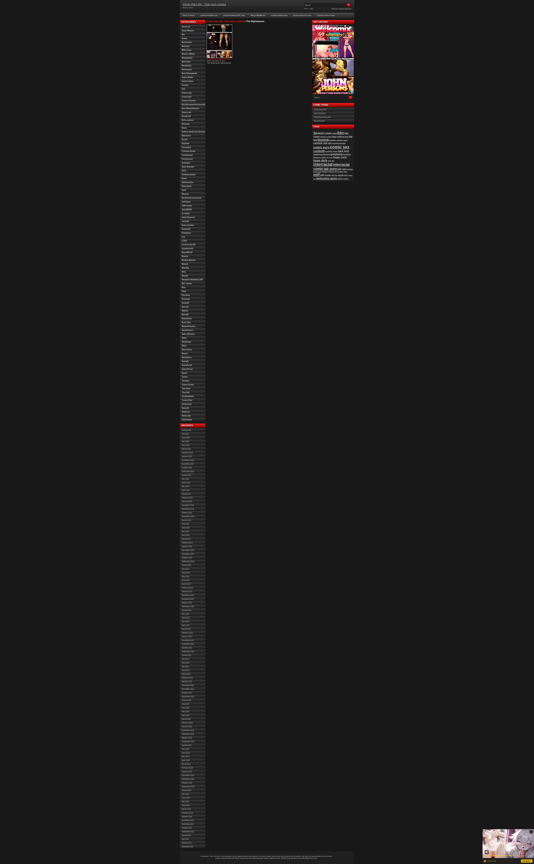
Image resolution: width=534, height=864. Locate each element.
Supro (184, 373)
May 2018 (185, 801)
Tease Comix (188, 384)
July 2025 (185, 479)
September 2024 (188, 516)
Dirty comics (188, 120)
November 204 (187, 846)
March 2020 (186, 719)
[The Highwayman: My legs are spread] (219, 41)
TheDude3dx (188, 396)
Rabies (185, 310)
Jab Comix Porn (320, 113)
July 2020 (185, 704)
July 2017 (185, 839)
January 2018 (187, 816)
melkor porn (342, 172)
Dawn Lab (186, 112)
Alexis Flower (215, 63)
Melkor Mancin (189, 260)
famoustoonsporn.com (322, 117)
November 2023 (188, 554)
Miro (184, 272)
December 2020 (188, 685)
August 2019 (186, 745)
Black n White (188, 54)
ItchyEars (186, 202)
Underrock (187, 404)
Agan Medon (188, 30)
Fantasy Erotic (189, 151)
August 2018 (186, 790)
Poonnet (186, 299)
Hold (184, 190)
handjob (347, 154)
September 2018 (188, 786)
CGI (183, 89)
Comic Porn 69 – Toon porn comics (204, 4)
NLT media (187, 283)
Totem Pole (187, 400)
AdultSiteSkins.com (309, 858)
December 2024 (188, 505)
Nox (184, 287)
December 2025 (188, 460)
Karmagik (186, 229)
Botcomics (187, 69)
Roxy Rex (186, 322)
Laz (183, 237)
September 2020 (188, 696)
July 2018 (185, 794)
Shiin (184, 345)
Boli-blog (186, 61)
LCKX (184, 240)
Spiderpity (186, 357)
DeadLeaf (186, 116)
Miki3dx (185, 268)
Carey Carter (187, 81)
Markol (185, 256)
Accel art (186, 26)
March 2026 (186, 449)
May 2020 (185, 711)
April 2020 (186, 715)
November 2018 (188, 779)
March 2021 (186, 674)
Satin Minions (188, 334)
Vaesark (185, 408)
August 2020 (186, 700)
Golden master (189, 174)
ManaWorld (187, 252)
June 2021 (186, 663)
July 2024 (185, 524)
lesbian (350, 169)
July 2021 (185, 659)
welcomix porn (326, 178)
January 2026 (187, 456)
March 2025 (186, 494)
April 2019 (186, 760)
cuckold (319, 151)
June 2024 (186, 528)
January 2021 (187, 681)
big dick (345, 137)
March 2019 (186, 764)
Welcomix (186, 415)
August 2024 (186, 520)
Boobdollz (186, 65)
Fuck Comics (189, 15)
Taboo (185, 377)
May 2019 (185, 756)
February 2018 (187, 813)
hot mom (329, 157)
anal (334, 133)
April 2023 (186, 580)
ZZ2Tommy (187, 419)
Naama (185, 275)
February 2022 (187, 633)
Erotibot (185, 143)
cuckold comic (331, 151)
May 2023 (185, 576)
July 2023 (185, 569)
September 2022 (188, 606)
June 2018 (186, 798)
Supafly (185, 361)
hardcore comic (319, 157)
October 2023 (187, 558)
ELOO (184, 139)
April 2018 (186, 805)
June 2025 (186, 483)
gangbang (336, 154)
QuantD (185, 303)
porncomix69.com (209, 15)
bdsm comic (326, 137)
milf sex (334, 175)
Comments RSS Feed (344, 8)
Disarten (186, 124)
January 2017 (187, 843)
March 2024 (186, 539)
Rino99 (185, 314)
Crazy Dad (186, 96)
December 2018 (188, 775)
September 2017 (188, 831)
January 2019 (187, 771)
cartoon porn (342, 140)
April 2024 (186, 535)
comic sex (339, 147)
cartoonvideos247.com (234, 15)
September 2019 (188, 741)
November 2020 (188, 689)
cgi (329, 143)
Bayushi (186, 46)
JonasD (185, 221)
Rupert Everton (225, 63)
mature (325, 172)
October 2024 (187, 513)
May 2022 (185, 621)
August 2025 (186, 475)
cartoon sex (320, 143)
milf (316, 175)
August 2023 (186, 565)
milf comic (325, 175)
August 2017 (186, 835)
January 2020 (187, 726)
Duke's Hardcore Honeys (193, 131)
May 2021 (185, 666)
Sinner (185, 353)
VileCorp (186, 412)
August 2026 (186, 430)
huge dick (320, 160)
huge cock (340, 157)
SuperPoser (187, 369)
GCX (184, 170)
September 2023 (188, 561)
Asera (184, 38)
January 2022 (187, 636)
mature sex (332, 172)
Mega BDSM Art (258, 15)
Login (311, 8)
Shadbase (186, 342)
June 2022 (186, 618)
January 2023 (187, 591)
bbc (340, 133)
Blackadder (187, 58)
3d (315, 133)
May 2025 (185, 486)
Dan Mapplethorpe (190, 108)
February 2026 (187, 453)
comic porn (321, 147)
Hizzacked (186, 186)
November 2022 (188, 599)
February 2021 (187, 678)
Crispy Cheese (189, 100)
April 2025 (186, 490)
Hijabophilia (187, 182)
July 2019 (185, 749)
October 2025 (187, 468)
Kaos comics (188, 225)
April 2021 (186, 670)
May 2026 (185, 441)
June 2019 (186, 753)
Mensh (185, 264)
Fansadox (186, 147)
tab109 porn (343, 175)
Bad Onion (187, 42)
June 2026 (186, 438)
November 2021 (188, 644)
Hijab (184, 178)
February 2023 (187, 588)
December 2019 (188, 730)
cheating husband (339, 143)
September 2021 (188, 651)
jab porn (330, 169)
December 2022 (188, 595)
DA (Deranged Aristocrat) (193, 104)
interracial (322, 164)
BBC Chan (186, 50)
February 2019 (187, 768)
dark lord (343, 151)
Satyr (184, 338)
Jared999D (187, 209)
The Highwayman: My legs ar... (218, 59)
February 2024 (187, 543)
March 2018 (186, 809)
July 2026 (185, 434)
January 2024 (187, 546)
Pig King (186, 295)
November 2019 (188, 734)
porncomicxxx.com (302, 15)
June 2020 (186, 708)
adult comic (324, 133)
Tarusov (185, 380)
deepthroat (317, 154)
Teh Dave (186, 388)
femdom (326, 154)
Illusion (185, 194)
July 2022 (185, 614)
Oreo (184, 291)
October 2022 (187, 603)
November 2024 (188, 509)
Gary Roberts (188, 166)
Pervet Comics (319, 121)
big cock (337, 136)
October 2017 (187, 828)
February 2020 (187, 723)
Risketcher (187, 318)
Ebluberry (186, 135)
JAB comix (187, 205)
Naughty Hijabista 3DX (192, 279)
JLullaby (186, 213)
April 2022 (186, 625)
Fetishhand (187, 155)
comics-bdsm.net (279, 15)
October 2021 (187, 648)
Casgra (185, 85)
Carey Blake (187, 77)
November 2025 (188, 464)
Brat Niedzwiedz (189, 73)
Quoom (185, 307)
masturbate (317, 172)
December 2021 (188, 640)
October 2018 (187, 783)
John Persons (188, 217)
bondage (332, 140)
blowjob (323, 140)
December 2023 (188, 550)
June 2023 (186, 573)
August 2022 (186, 610)
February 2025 (187, 498)
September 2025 (188, 471)
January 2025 (187, 501)
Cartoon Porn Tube (326, 15)
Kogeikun (186, 233)
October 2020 (187, 693)
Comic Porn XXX (320, 109)
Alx (183, 34)
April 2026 (186, 445)
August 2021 (186, 655)
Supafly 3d (187, 365)
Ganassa (186, 163)
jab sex (342, 169)
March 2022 (186, 629)
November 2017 (188, 824)
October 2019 (187, 738)
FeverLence (187, 159)
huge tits (331, 161)
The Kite (186, 392)
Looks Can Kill (189, 244)
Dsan (184, 128)
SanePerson (187, 330)
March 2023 (186, 584)
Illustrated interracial (191, 198)
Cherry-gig (187, 93)
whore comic (342, 179)
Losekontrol (187, 248)
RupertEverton (189, 326)
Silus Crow (187, 349)
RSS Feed (334, 8)
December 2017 (188, 820)
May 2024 (185, 531)
